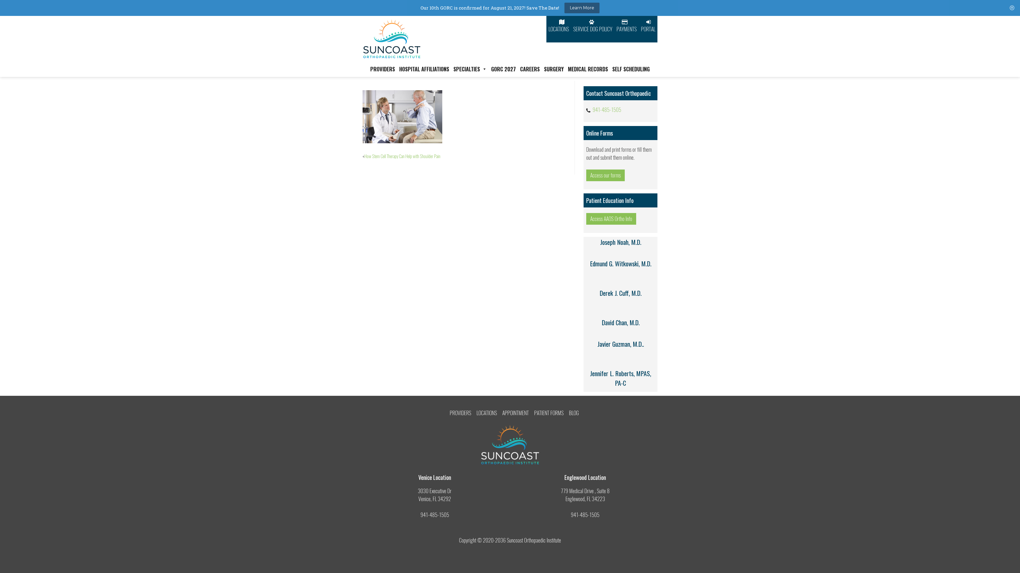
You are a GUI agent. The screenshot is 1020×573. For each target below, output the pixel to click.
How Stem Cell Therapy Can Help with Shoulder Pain (402, 156)
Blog (574, 412)
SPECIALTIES (466, 69)
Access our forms (605, 175)
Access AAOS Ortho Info (611, 218)
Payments (627, 29)
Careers (530, 69)
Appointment (515, 412)
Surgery (554, 69)
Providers (382, 69)
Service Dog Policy (592, 29)
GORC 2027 (503, 69)
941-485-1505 (607, 109)
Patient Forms (549, 412)
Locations (559, 29)
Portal (648, 29)
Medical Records (588, 69)
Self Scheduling (631, 69)
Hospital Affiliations (424, 69)
